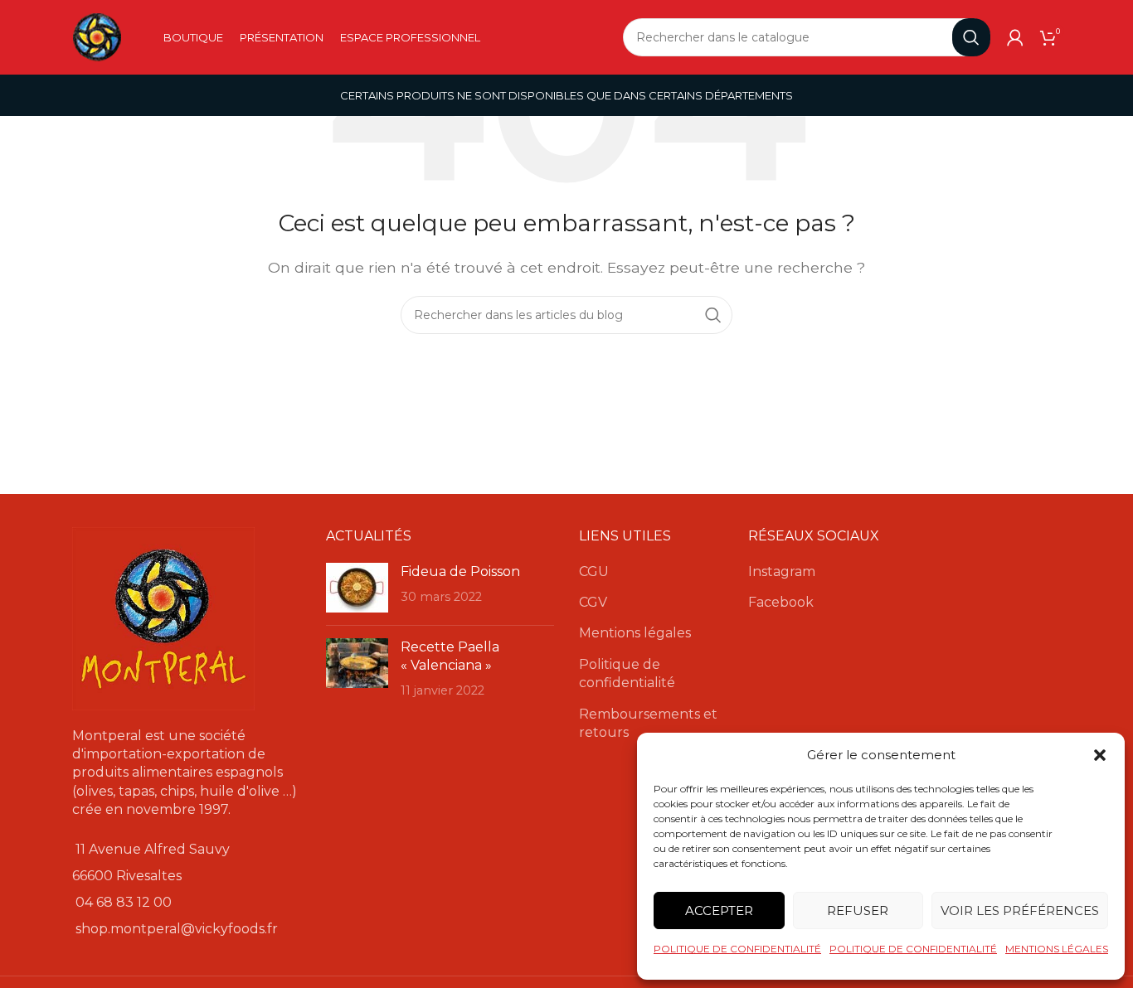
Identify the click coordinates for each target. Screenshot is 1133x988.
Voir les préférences (1020, 910)
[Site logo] (97, 36)
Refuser (857, 910)
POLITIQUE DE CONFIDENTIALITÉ (737, 948)
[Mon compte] (1015, 37)
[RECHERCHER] (971, 37)
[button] (1100, 755)
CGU (594, 571)
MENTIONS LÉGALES (1056, 948)
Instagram (781, 571)
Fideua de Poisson (460, 571)
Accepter (719, 910)
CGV (593, 602)
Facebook (781, 602)
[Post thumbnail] (357, 588)
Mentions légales (635, 633)
